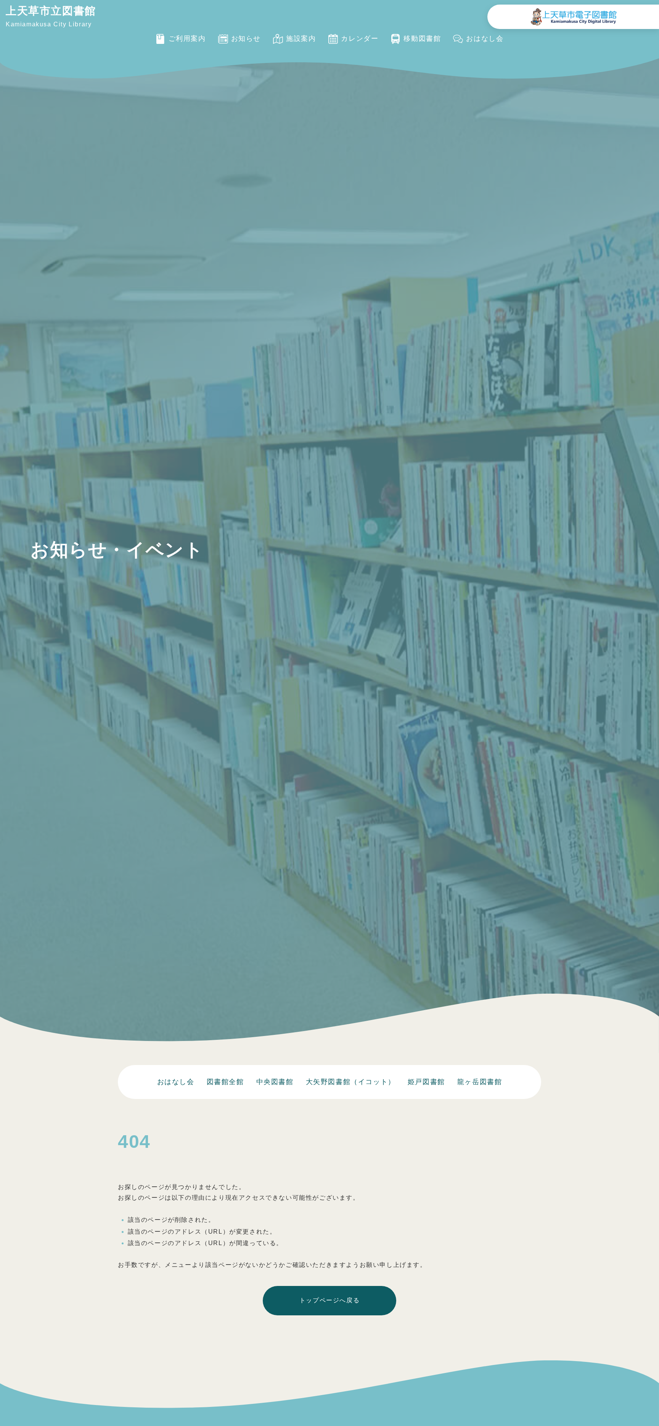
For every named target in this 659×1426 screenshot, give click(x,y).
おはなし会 (175, 1082)
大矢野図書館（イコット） (350, 1082)
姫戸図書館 (426, 1082)
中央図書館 (275, 1082)
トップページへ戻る (329, 1300)
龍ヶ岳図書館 (479, 1082)
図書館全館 (225, 1082)
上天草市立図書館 (51, 11)
